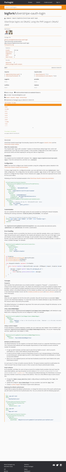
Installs (7, 50)
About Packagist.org (9, 464)
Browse (30, 2)
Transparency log (9, 45)
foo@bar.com (21, 373)
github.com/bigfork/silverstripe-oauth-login (16, 39)
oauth (8, 97)
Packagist (8, 2)
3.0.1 (6, 105)
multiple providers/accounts (35, 292)
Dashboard (27, 471)
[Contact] (54, 465)
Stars (7, 55)
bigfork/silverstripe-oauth (13, 74)
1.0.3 (6, 124)
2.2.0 (6, 115)
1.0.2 (6, 126)
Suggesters (9, 53)
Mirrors (6, 471)
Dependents (9, 52)
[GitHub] (61, 465)
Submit (38, 2)
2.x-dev (7, 109)
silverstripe (24, 97)
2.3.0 (6, 113)
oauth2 (13, 97)
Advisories (8, 62)
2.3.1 (6, 111)
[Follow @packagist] (57, 465)
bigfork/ (10, 13)
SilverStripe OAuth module (11, 144)
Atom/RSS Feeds (8, 466)
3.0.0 (6, 107)
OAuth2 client (48, 142)
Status (26, 469)
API (5, 469)
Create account (48, 2)
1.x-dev (7, 121)
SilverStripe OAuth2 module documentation (16, 167)
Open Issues (9, 57)
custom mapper (16, 384)
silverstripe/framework (12, 76)
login (18, 97)
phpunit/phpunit (40, 74)
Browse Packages (28, 466)
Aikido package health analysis (14, 64)
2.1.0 (6, 117)
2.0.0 (6, 119)
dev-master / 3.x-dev (10, 103)
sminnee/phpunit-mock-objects (44, 76)
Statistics (26, 464)
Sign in (58, 2)
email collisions (50, 292)
